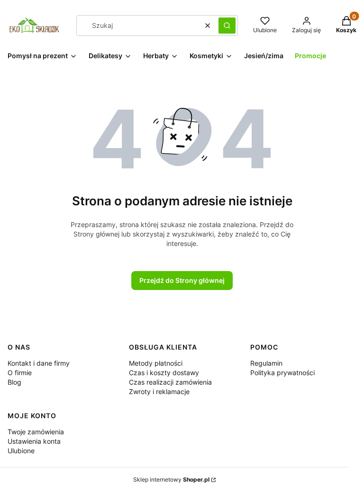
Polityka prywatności (282, 373)
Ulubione (21, 451)
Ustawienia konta (34, 441)
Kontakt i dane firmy (39, 363)
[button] (227, 26)
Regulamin (266, 363)
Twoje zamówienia (36, 432)
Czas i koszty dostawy (164, 373)
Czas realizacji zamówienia (170, 382)
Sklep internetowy (171, 479)
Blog (14, 382)
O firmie (20, 373)
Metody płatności (155, 363)
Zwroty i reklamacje (159, 391)
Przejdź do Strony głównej (182, 280)
